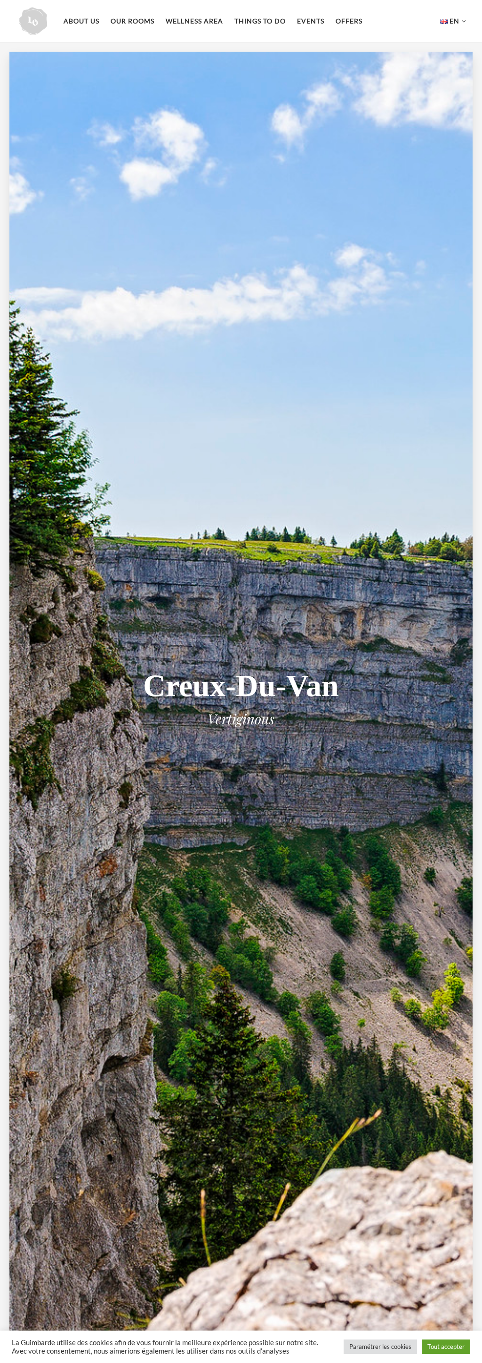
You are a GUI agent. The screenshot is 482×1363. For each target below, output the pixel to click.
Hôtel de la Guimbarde (33, 21)
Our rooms (132, 21)
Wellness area (194, 21)
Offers (349, 21)
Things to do (260, 21)
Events (310, 21)
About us (81, 21)
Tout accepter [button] (446, 1346)
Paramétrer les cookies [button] (380, 1346)
